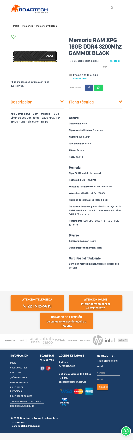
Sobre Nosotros (18, 368)
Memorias (27, 26)
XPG (105, 67)
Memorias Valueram (46, 26)
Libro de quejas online (22, 406)
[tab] (37, 101)
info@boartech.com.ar (95, 304)
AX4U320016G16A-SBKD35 (85, 61)
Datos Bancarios (19, 382)
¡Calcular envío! (80, 78)
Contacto (15, 372)
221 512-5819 (39, 306)
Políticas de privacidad (16, 389)
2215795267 (97, 308)
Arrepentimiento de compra (27, 401)
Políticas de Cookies (21, 396)
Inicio (16, 26)
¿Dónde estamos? (19, 377)
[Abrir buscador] (111, 8)
